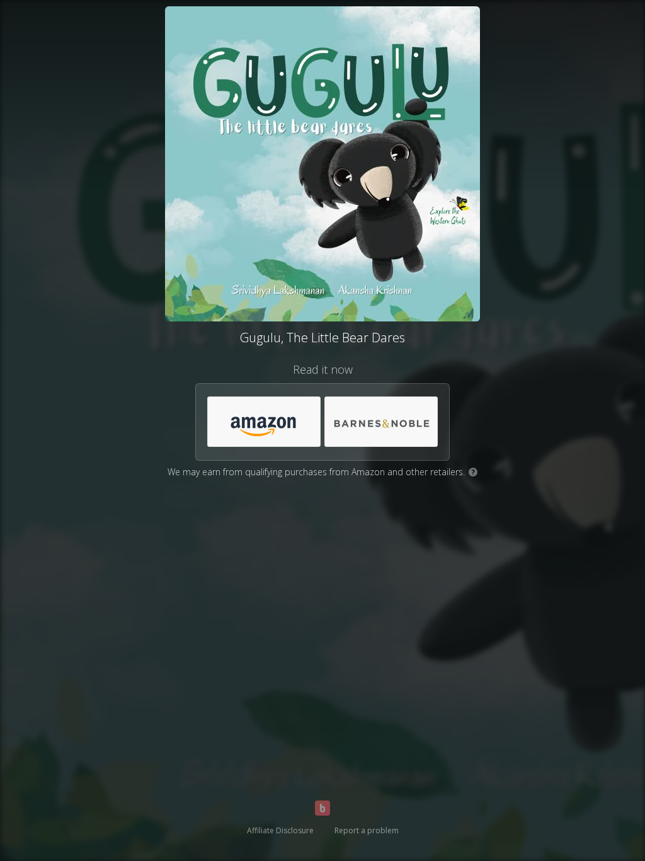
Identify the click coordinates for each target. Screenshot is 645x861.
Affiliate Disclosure (280, 830)
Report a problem (366, 830)
